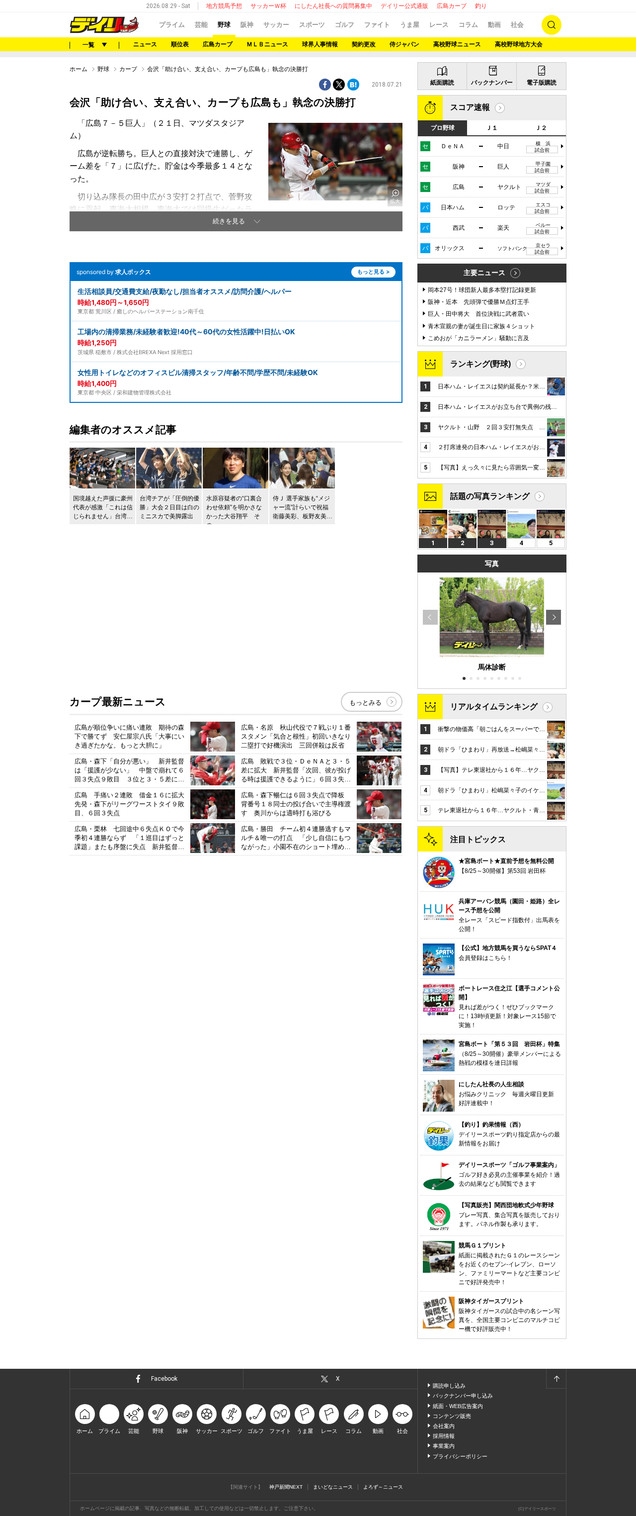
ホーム (78, 69)
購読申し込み (449, 1386)
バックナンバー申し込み (463, 1396)
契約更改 (364, 44)
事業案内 (444, 1446)
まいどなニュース (333, 1487)
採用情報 (444, 1436)
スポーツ (312, 24)
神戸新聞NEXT (286, 1487)
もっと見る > (373, 271)
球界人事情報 (320, 44)
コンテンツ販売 (452, 1416)
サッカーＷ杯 (268, 5)
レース (439, 24)
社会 (517, 24)
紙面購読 (442, 82)
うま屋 (409, 24)
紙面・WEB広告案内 (458, 1406)
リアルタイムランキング (494, 706)
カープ (128, 69)
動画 (494, 24)
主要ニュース (484, 273)
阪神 (246, 24)
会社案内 (444, 1426)
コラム (468, 24)
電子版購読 (541, 82)
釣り (481, 5)
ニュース (145, 44)
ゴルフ (344, 24)
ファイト (377, 24)
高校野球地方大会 (519, 44)
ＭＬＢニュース (267, 44)
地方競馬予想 (224, 5)
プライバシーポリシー (460, 1456)
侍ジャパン (404, 44)
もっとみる (365, 702)
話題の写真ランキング (490, 496)
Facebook (164, 1378)
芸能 (201, 24)
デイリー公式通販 (404, 5)
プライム (172, 24)
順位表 (180, 44)
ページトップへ (556, 1379)
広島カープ (452, 5)
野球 (224, 24)
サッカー (276, 24)
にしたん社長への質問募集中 (333, 5)
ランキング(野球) (480, 364)
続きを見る (229, 221)
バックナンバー (492, 82)
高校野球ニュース (457, 44)
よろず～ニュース (383, 1487)
